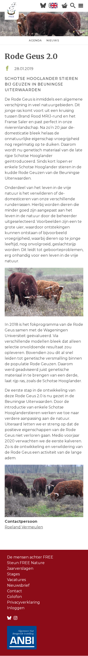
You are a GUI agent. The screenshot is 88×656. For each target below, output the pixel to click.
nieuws (52, 40)
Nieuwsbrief (18, 585)
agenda (35, 40)
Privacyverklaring (23, 602)
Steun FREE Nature (26, 563)
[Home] (12, 10)
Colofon (14, 596)
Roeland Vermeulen (24, 527)
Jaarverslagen (20, 568)
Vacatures (16, 579)
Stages (13, 574)
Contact (14, 591)
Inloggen (15, 608)
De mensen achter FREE (30, 557)
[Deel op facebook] (7, 69)
